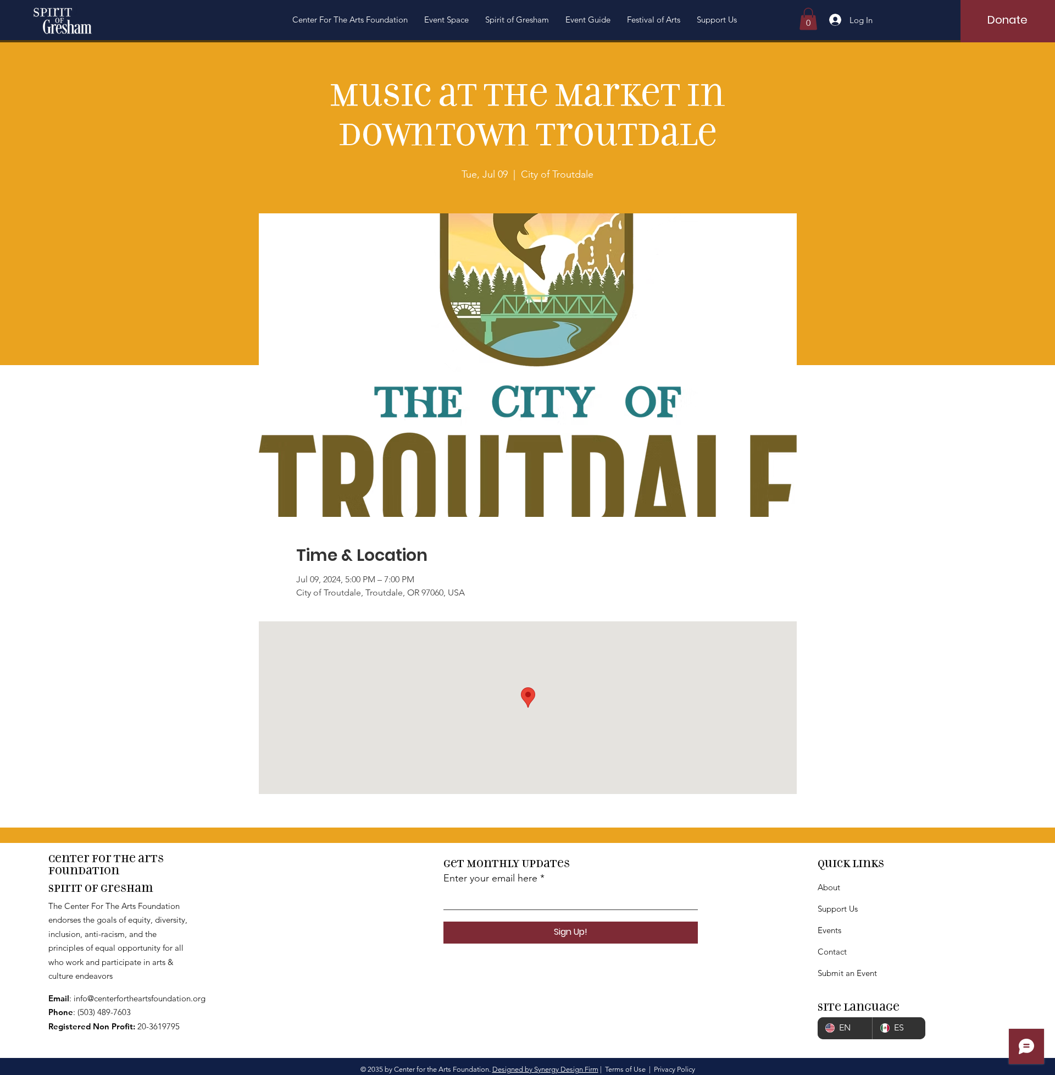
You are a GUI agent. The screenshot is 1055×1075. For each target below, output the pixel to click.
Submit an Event (847, 973)
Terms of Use (625, 1069)
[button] (350, 20)
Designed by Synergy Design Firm (545, 1069)
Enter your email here (490, 878)
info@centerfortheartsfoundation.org (140, 998)
